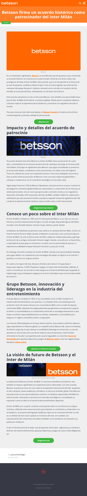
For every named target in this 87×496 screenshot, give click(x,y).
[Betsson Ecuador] (10, 3)
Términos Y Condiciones (43, 488)
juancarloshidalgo (18, 454)
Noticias (6, 23)
